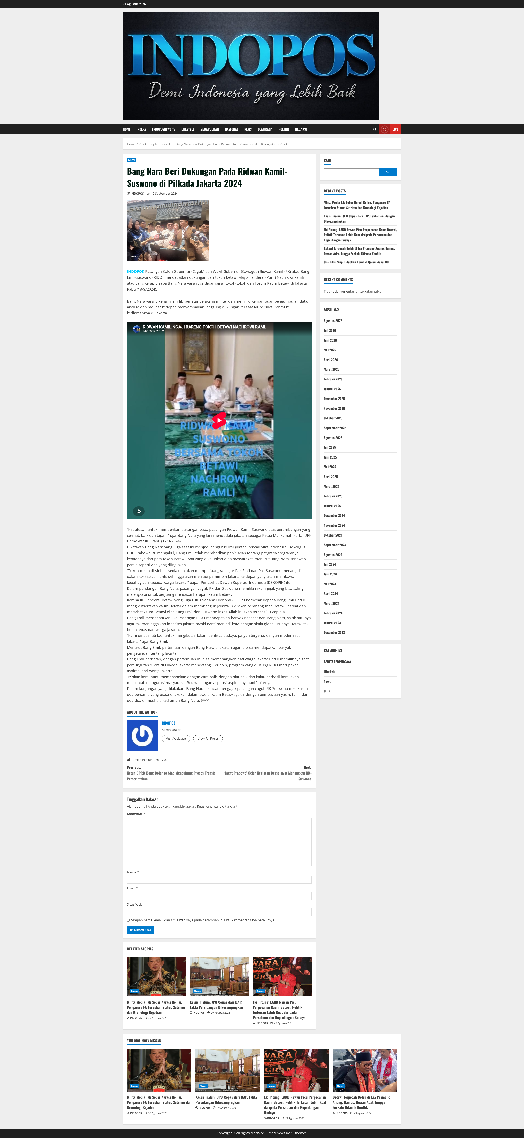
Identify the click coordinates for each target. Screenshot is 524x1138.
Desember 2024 (334, 515)
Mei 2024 (330, 583)
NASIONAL (231, 129)
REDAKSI (301, 129)
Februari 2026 (333, 379)
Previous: (172, 773)
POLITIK (284, 129)
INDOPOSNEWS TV (163, 129)
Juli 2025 (330, 447)
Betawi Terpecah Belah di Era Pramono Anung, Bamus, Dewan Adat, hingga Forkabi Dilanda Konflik (359, 251)
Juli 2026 (330, 330)
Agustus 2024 (333, 554)
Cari (327, 160)
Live (395, 129)
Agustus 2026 (333, 320)
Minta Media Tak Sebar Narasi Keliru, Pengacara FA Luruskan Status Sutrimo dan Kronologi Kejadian (156, 1007)
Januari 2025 (332, 505)
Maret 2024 (331, 603)
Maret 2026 (331, 369)
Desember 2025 (334, 398)
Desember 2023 (334, 632)
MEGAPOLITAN (209, 129)
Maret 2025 (331, 486)
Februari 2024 (333, 612)
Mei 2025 (330, 466)
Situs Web (134, 904)
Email (132, 888)
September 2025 (335, 427)
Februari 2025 (333, 496)
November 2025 (334, 408)
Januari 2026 (332, 388)
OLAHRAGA (265, 129)
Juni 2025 (330, 457)
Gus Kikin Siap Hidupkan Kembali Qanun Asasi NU (356, 261)
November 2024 (334, 525)
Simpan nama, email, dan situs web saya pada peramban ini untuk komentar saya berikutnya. (203, 920)
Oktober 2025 (333, 418)
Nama (133, 872)
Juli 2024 (330, 564)
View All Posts (208, 738)
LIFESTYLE (187, 129)
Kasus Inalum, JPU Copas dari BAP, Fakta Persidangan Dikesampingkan (216, 1004)
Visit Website (176, 738)
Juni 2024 (330, 574)
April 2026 (331, 359)
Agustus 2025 (333, 437)
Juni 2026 (330, 340)
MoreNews (277, 1133)
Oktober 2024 (333, 535)
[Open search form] (374, 129)
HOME (126, 129)
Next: (268, 773)
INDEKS (141, 129)
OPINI (327, 690)
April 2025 (331, 476)
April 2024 (331, 593)
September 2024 (335, 544)
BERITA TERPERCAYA (337, 661)
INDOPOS (137, 193)
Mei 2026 (330, 349)
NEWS (248, 129)
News (131, 159)
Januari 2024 (332, 622)
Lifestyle (329, 671)
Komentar (136, 814)
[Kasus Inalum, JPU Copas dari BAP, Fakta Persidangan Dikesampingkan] (219, 976)
